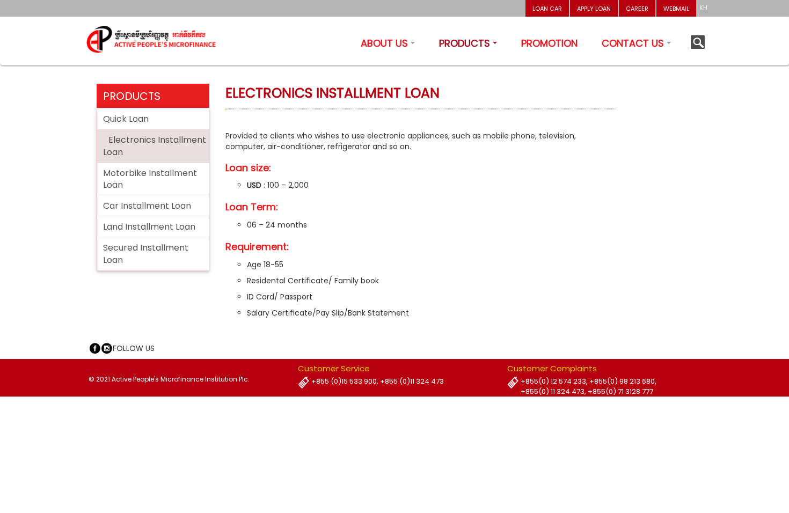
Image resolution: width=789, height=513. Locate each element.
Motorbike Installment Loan (150, 179)
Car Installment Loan (147, 206)
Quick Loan (126, 119)
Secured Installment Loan (145, 253)
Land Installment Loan (149, 227)
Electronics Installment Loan (154, 146)
